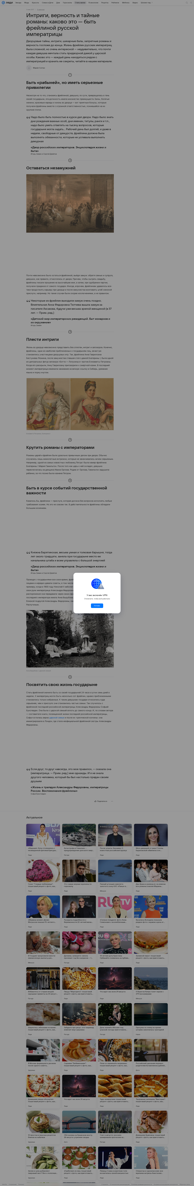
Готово (97, 606)
